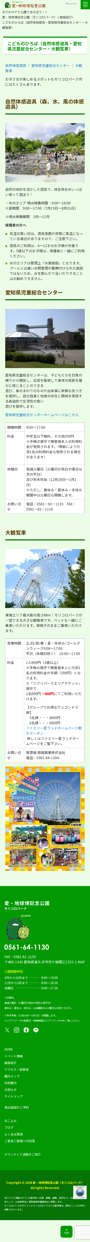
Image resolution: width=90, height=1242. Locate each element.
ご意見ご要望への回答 (19, 1140)
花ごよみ (10, 1120)
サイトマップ (13, 1096)
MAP (81, 961)
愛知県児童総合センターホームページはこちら (42, 414)
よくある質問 (13, 1134)
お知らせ (10, 1089)
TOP (66, 1233)
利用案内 (10, 1082)
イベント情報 (13, 1056)
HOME (8, 1049)
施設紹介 (66, 17)
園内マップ (12, 1076)
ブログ (9, 1127)
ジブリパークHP (54, 1020)
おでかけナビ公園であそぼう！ (23, 12)
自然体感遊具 (15, 65)
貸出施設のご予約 (16, 1107)
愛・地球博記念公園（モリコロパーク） (29, 17)
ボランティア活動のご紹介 (22, 1154)
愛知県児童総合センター (50, 65)
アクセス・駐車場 (16, 1069)
